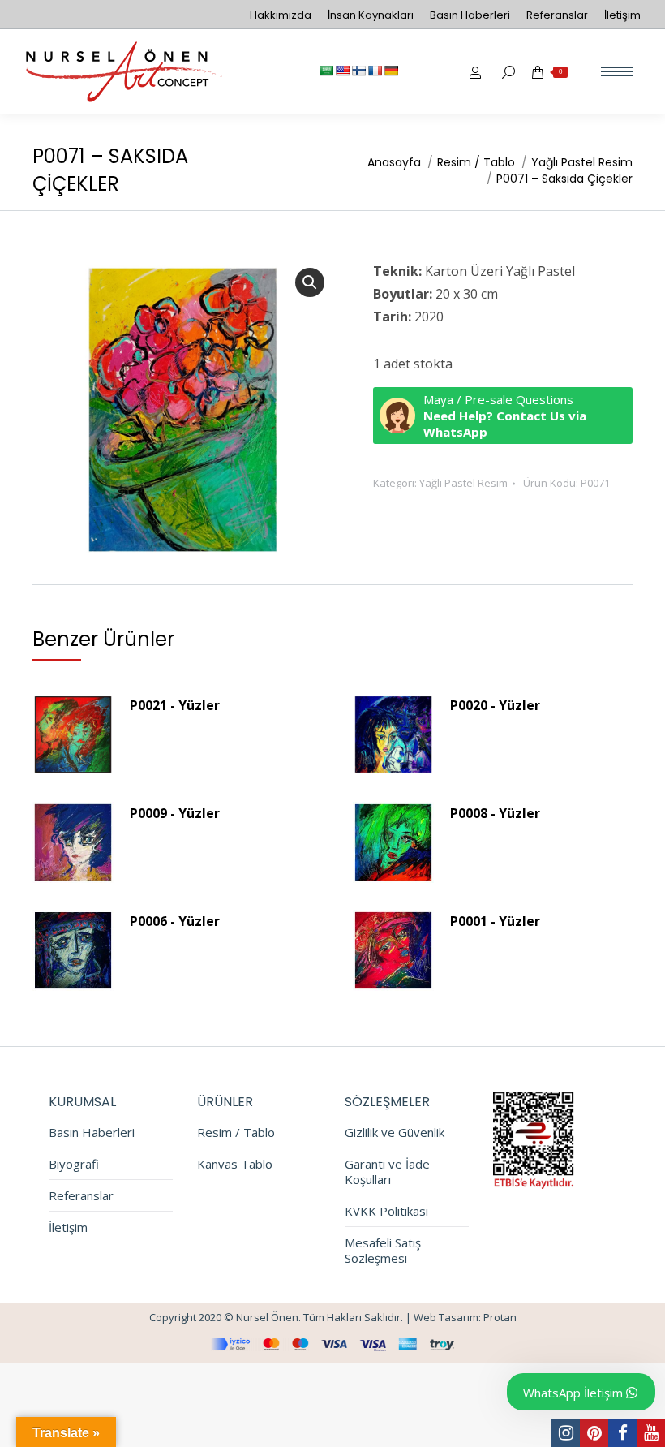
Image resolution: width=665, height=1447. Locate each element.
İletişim (68, 1227)
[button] (309, 282)
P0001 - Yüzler (495, 921)
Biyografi (74, 1164)
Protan (500, 1317)
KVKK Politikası (386, 1211)
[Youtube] (651, 1433)
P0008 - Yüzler (495, 813)
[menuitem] (280, 15)
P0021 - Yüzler (175, 705)
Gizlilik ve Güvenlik (394, 1132)
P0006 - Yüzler (175, 921)
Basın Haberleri (92, 1132)
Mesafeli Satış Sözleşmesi (383, 1250)
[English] (342, 70)
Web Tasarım (446, 1317)
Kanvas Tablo (234, 1164)
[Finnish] (358, 70)
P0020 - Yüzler (495, 705)
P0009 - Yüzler (175, 813)
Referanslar (81, 1196)
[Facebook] (622, 1433)
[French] (374, 70)
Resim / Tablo (236, 1132)
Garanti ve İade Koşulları (387, 1171)
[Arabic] (326, 70)
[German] (391, 70)
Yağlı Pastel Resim (463, 483)
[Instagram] (565, 1433)
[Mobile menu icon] (617, 72)
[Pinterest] (594, 1433)
